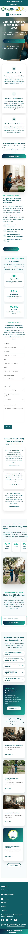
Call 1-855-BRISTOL (15, 41)
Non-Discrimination (12, 926)
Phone (6, 367)
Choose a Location (9, 375)
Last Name (7, 351)
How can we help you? (10, 405)
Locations (5, 899)
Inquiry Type (7, 386)
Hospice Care (4, 886)
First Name (7, 344)
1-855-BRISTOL (14, 4)
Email (5, 359)
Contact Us (4, 910)
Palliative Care (5, 890)
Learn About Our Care (11, 249)
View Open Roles (13, 708)
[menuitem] (14, 4)
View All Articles (14, 865)
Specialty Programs (8, 894)
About (4, 902)
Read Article (9, 754)
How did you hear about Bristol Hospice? (12, 395)
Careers (3, 906)
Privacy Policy (20, 926)
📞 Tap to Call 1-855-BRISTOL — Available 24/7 (14, 931)
